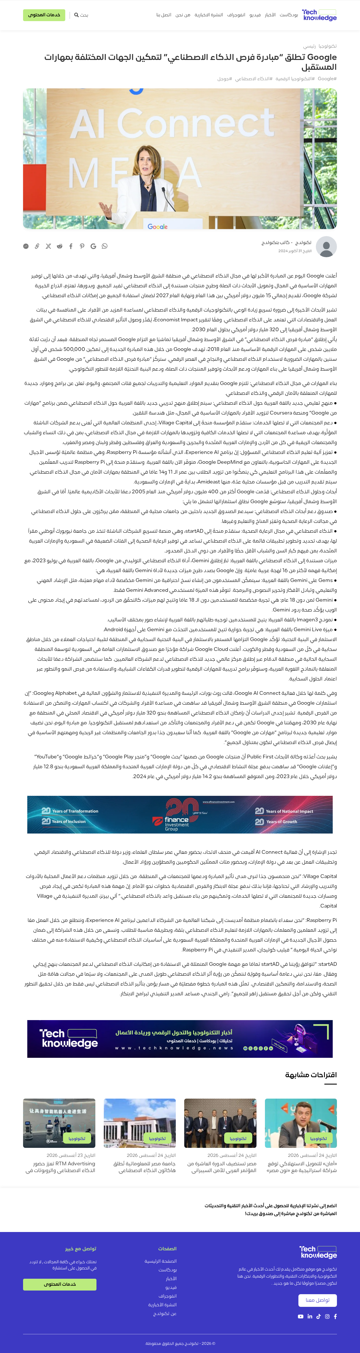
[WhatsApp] (104, 246)
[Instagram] (327, 1317)
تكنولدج (303, 243)
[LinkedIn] (310, 1317)
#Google (327, 79)
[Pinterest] (82, 246)
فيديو (255, 15)
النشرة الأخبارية (162, 1305)
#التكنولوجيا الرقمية (295, 79)
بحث (84, 15)
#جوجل (224, 79)
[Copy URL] (37, 246)
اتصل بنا (163, 15)
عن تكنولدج (165, 1314)
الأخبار (270, 15)
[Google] (93, 246)
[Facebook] (71, 246)
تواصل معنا (318, 1300)
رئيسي (309, 46)
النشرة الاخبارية (209, 15)
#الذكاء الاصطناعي (254, 79)
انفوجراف (236, 15)
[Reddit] (59, 246)
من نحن (183, 15)
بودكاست (289, 15)
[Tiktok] (318, 1317)
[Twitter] (48, 246)
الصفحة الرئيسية (161, 1261)
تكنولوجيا (328, 46)
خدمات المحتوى (44, 15)
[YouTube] (300, 1317)
